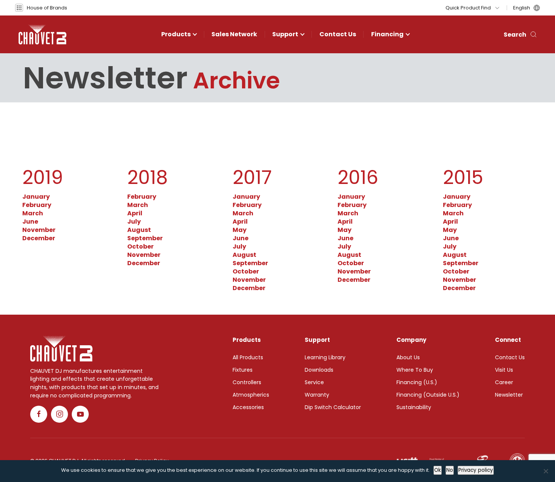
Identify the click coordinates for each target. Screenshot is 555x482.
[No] (545, 471)
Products (176, 34)
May (240, 230)
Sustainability (413, 407)
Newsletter (509, 395)
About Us (408, 357)
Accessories (248, 407)
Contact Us (337, 34)
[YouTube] (80, 414)
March (32, 213)
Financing (387, 34)
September (145, 238)
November (38, 230)
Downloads (319, 370)
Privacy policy (475, 470)
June (30, 221)
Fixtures (243, 370)
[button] (41, 8)
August (139, 230)
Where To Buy (414, 370)
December (38, 238)
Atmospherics (251, 395)
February (36, 205)
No (449, 470)
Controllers (247, 382)
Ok (437, 470)
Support (285, 34)
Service (314, 382)
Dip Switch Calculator (333, 407)
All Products (248, 357)
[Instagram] (59, 414)
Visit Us (504, 370)
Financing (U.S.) (416, 382)
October (140, 246)
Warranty (317, 395)
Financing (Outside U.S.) (427, 395)
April (134, 213)
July (134, 221)
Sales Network (234, 34)
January (36, 196)
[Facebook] (38, 414)
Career (504, 382)
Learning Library (325, 357)
